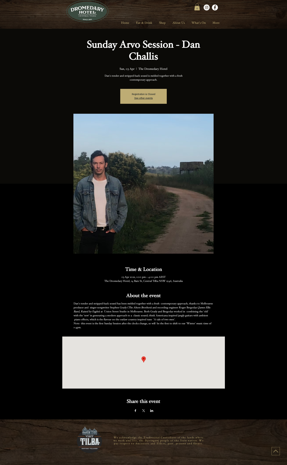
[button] (197, 6)
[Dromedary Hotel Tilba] (207, 7)
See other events (143, 98)
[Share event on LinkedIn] (151, 410)
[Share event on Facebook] (135, 410)
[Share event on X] (143, 410)
